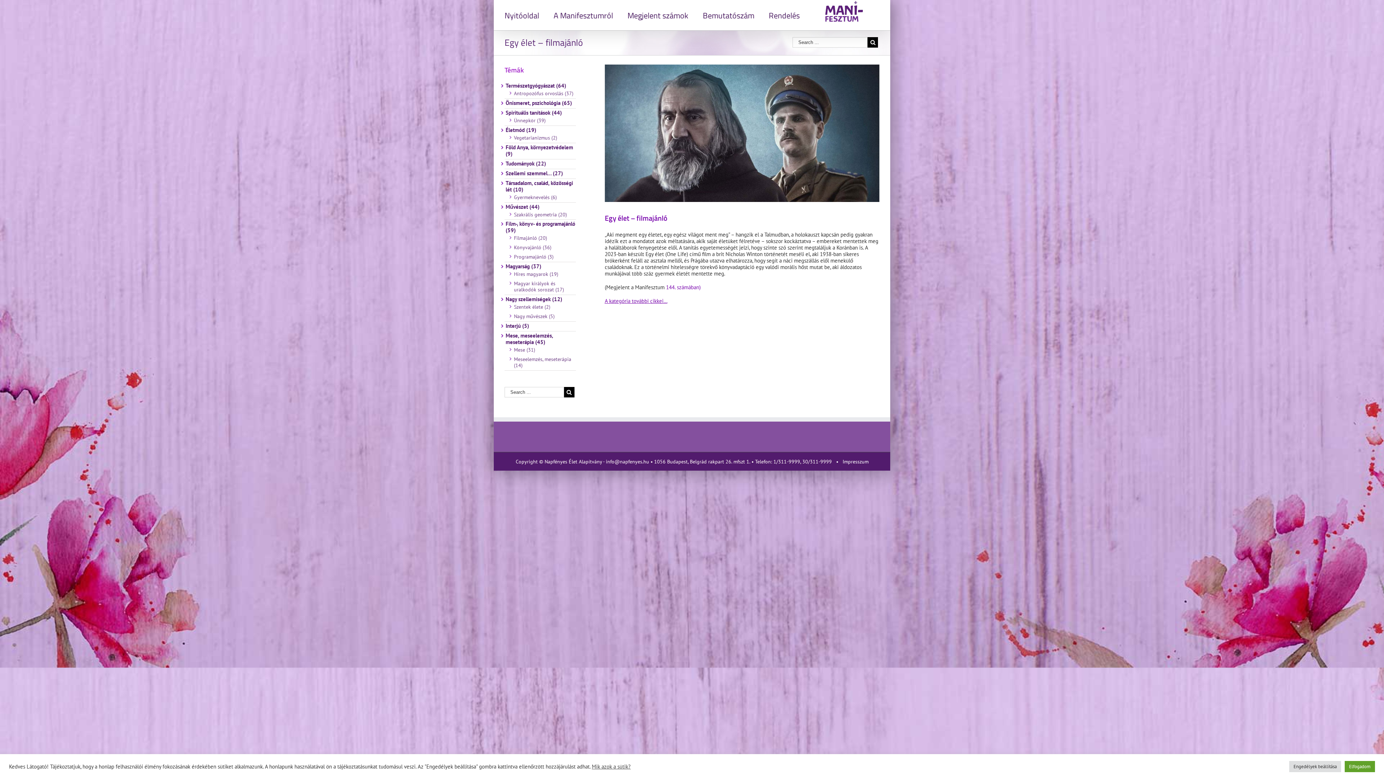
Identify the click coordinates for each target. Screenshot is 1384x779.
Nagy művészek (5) (534, 316)
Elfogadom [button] (1360, 766)
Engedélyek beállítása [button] (1315, 766)
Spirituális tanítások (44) (534, 113)
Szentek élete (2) (532, 307)
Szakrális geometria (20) (540, 214)
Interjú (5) (517, 326)
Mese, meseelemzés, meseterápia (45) (529, 339)
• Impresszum (851, 461)
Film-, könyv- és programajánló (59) (540, 227)
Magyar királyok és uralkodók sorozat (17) (539, 286)
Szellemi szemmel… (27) (534, 173)
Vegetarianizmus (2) (535, 138)
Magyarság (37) (523, 266)
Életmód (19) (521, 130)
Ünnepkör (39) (530, 120)
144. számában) (683, 287)
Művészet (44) (523, 207)
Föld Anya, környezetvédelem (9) (539, 150)
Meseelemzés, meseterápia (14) (542, 362)
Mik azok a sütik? (611, 766)
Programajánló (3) (534, 257)
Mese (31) (524, 350)
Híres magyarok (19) (536, 274)
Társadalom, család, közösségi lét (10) (539, 186)
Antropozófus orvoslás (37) (543, 93)
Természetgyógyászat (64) (536, 86)
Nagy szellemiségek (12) (534, 299)
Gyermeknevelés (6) (535, 197)
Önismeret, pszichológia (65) (539, 103)
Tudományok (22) (526, 163)
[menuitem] (529, 15)
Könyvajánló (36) (532, 247)
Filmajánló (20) (530, 238)
